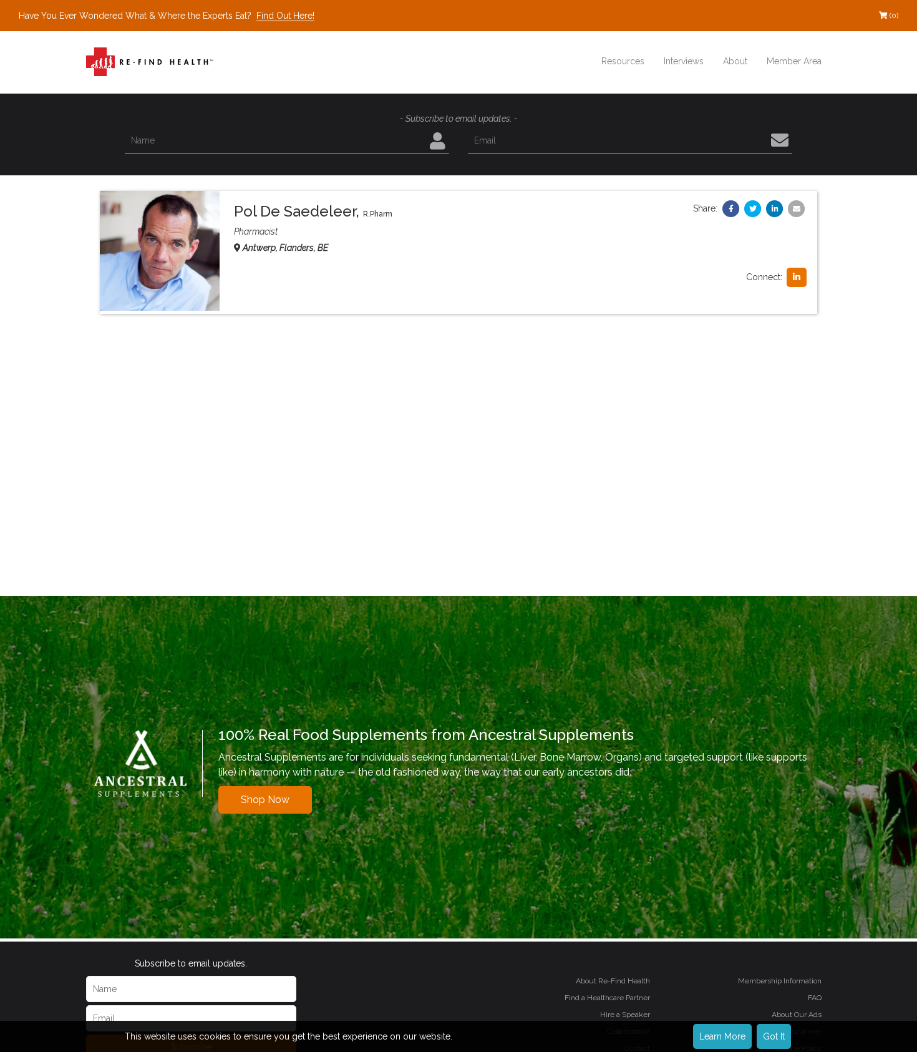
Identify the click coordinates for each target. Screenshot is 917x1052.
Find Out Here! (285, 16)
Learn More (722, 1036)
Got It (774, 1036)
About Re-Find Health (613, 981)
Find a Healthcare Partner (607, 997)
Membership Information (780, 981)
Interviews (684, 61)
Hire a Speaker (625, 1014)
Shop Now (265, 800)
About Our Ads (797, 1014)
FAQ (815, 997)
